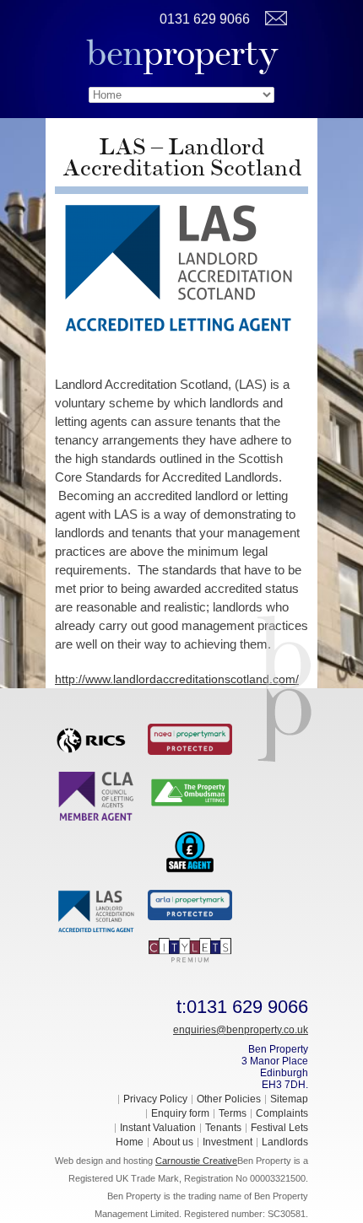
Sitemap (289, 1099)
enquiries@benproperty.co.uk (240, 1030)
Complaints (282, 1113)
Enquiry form (180, 1113)
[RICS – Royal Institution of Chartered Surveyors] (97, 737)
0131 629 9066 (205, 19)
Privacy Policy (155, 1099)
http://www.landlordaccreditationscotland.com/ (177, 679)
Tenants (223, 1128)
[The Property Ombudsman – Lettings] (190, 791)
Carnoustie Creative (196, 1161)
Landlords (285, 1142)
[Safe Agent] (190, 850)
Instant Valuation (158, 1128)
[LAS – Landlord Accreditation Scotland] (97, 911)
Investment (227, 1142)
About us (173, 1142)
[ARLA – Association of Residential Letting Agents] (190, 904)
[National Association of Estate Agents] (190, 738)
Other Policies (229, 1099)
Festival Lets (279, 1128)
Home (130, 1142)
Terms (233, 1113)
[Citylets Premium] (190, 949)
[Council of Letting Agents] (97, 795)
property (182, 52)
